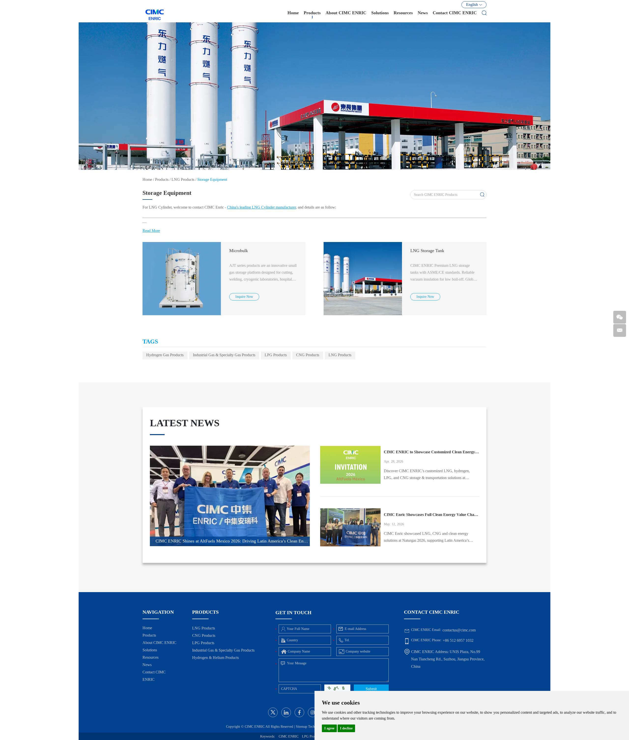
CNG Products (307, 355)
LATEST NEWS (184, 422)
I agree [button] (329, 728)
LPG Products (276, 355)
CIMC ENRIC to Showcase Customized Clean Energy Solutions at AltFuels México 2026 (431, 452)
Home (293, 12)
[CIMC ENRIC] (155, 11)
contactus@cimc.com (459, 630)
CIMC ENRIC (289, 736)
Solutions (380, 12)
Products (312, 12)
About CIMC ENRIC (346, 12)
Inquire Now (244, 297)
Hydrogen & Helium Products (215, 657)
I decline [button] (346, 728)
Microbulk (238, 250)
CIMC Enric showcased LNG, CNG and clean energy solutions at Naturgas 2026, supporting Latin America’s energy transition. (426, 537)
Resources (403, 12)
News (423, 12)
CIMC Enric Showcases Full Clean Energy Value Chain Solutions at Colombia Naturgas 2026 (431, 514)
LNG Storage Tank (427, 250)
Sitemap (301, 726)
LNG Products (183, 179)
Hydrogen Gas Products (165, 355)
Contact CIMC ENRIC (455, 12)
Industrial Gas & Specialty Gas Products (224, 355)
